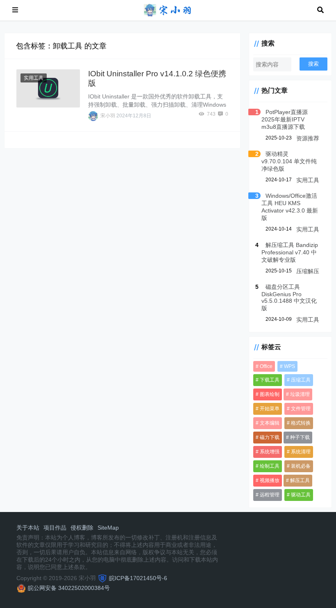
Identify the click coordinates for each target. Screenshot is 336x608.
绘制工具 (269, 466)
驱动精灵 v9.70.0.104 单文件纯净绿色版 (289, 161)
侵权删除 (81, 527)
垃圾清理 (300, 394)
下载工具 (269, 380)
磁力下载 (269, 437)
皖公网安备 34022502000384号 (69, 588)
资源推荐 (307, 138)
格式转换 (301, 423)
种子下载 (300, 437)
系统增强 (269, 452)
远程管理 (269, 495)
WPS (289, 366)
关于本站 (27, 527)
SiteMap (108, 527)
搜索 (313, 64)
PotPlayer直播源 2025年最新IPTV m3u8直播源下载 (284, 119)
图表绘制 (269, 394)
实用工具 (33, 78)
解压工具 (300, 480)
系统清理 (301, 452)
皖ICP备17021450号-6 (138, 578)
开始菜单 (269, 408)
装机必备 (301, 466)
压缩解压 (307, 271)
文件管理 (301, 408)
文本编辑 (269, 423)
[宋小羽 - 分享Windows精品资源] (167, 9)
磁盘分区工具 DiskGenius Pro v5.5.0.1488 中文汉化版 (289, 297)
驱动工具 (301, 495)
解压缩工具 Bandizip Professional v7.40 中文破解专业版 (289, 252)
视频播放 (269, 480)
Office (266, 366)
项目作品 (54, 527)
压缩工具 (301, 380)
